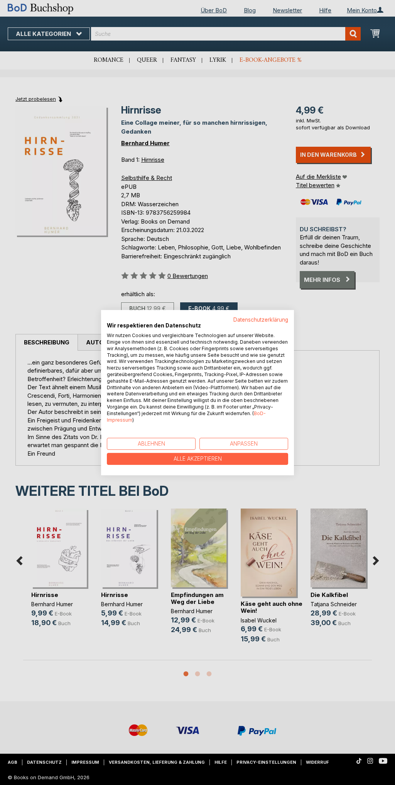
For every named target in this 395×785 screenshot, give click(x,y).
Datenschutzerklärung (260, 319)
